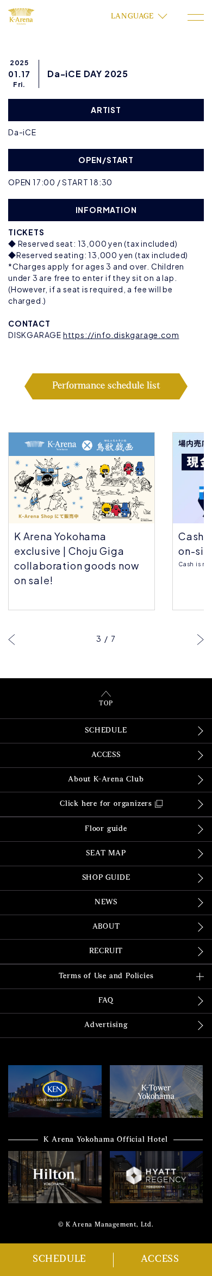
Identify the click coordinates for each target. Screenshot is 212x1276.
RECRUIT (106, 951)
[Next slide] (200, 639)
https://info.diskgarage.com (121, 335)
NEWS (106, 902)
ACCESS (160, 1259)
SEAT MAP (106, 853)
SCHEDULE (59, 1259)
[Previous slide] (11, 639)
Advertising (106, 1025)
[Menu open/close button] (196, 17)
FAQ (105, 1000)
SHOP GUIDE (106, 877)
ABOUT (106, 926)
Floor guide (106, 829)
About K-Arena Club (106, 779)
